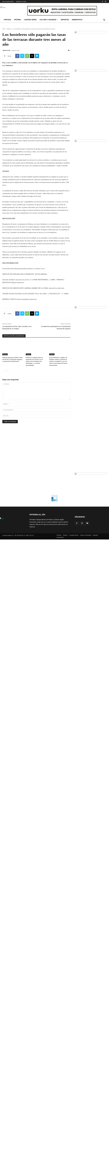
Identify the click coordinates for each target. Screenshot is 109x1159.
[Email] (32, 56)
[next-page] (7, 370)
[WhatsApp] (27, 56)
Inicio (3, 29)
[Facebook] (102, 1)
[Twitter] (22, 56)
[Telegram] (37, 56)
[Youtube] (87, 523)
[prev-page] (3, 370)
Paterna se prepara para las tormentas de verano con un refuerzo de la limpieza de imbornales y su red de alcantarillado (34, 361)
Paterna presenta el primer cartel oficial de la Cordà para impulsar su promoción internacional (12, 359)
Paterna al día (6, 50)
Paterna (9, 29)
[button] (104, 19)
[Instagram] (105, 1)
